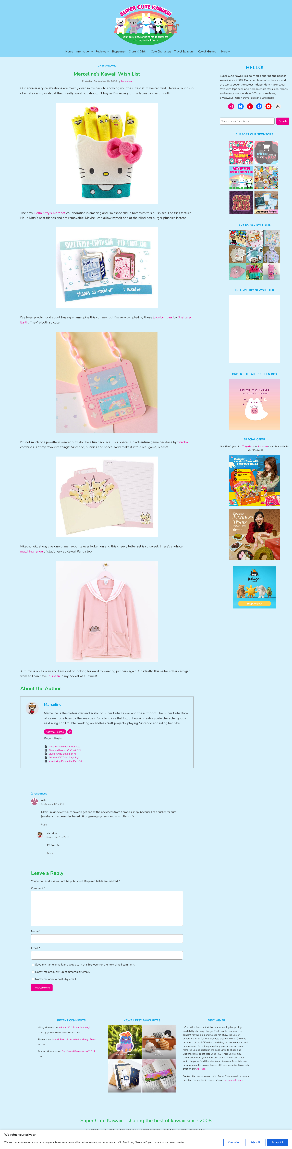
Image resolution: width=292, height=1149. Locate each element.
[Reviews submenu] (108, 51)
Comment (38, 888)
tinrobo (182, 442)
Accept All (277, 1142)
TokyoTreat (248, 446)
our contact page (233, 1080)
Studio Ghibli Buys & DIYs (62, 753)
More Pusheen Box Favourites (64, 746)
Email (35, 948)
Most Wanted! (107, 66)
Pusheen (53, 676)
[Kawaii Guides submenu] (217, 51)
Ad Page (200, 1068)
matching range (31, 551)
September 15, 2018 (57, 837)
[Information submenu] (92, 51)
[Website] (69, 731)
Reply (44, 824)
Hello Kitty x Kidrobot (49, 213)
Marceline (126, 81)
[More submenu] (229, 51)
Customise (233, 1142)
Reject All (255, 1142)
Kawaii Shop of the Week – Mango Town (74, 1039)
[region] (146, 1139)
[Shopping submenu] (125, 51)
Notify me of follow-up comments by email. (62, 972)
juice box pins (163, 317)
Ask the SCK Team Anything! (63, 757)
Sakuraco (263, 446)
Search (283, 121)
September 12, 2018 (52, 804)
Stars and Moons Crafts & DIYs (64, 750)
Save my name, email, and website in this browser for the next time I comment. (85, 965)
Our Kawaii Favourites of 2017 (78, 1051)
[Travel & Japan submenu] (194, 51)
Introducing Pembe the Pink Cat (65, 761)
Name (36, 931)
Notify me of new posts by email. (56, 979)
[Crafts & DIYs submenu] (147, 51)
